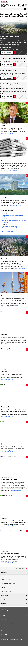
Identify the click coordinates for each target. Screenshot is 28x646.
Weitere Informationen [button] (7, 634)
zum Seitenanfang (20, 568)
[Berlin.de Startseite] (4, 1)
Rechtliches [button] (4, 572)
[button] (25, 9)
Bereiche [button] (3, 603)
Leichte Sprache (8, 591)
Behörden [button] (3, 619)
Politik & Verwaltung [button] (6, 623)
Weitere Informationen (7, 52)
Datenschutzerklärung (7, 579)
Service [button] (3, 615)
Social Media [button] (4, 595)
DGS (5, 587)
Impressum (4, 576)
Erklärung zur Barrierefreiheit (9, 583)
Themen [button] (3, 631)
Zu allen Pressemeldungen (7, 231)
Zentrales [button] (3, 599)
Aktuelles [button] (3, 627)
